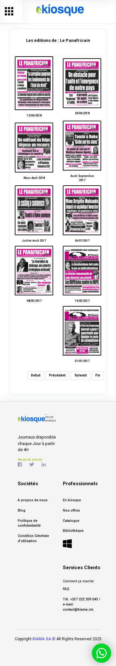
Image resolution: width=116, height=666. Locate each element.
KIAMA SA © (44, 639)
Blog (21, 510)
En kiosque (72, 500)
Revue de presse (30, 460)
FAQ (66, 589)
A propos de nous (32, 500)
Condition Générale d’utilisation (33, 538)
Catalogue (71, 521)
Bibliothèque (73, 531)
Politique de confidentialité (29, 523)
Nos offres (71, 510)
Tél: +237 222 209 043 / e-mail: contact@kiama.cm (81, 604)
